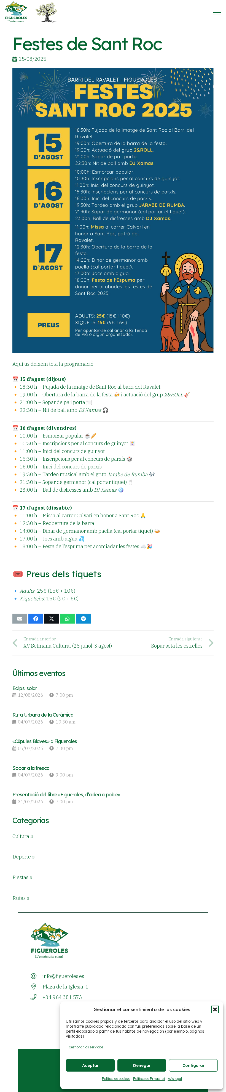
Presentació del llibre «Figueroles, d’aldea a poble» (66, 794)
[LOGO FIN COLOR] (16, 12)
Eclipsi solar (24, 688)
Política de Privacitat (149, 1079)
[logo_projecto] (46, 12)
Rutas (20, 898)
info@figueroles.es (63, 976)
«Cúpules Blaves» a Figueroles (44, 741)
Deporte (23, 857)
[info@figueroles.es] (36, 976)
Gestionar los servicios (86, 1047)
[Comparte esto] (35, 619)
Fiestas (22, 877)
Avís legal (175, 1079)
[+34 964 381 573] (36, 997)
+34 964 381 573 (62, 997)
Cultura (22, 836)
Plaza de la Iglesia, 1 (65, 987)
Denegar (142, 1065)
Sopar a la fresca (30, 768)
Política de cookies (116, 1079)
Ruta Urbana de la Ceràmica (42, 715)
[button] (215, 1009)
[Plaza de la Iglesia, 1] (36, 987)
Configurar (193, 1065)
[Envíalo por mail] (19, 619)
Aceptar (90, 1065)
